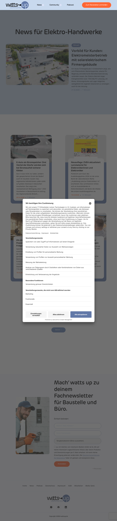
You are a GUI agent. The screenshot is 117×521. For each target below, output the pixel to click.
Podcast (70, 5)
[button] (40, 5)
